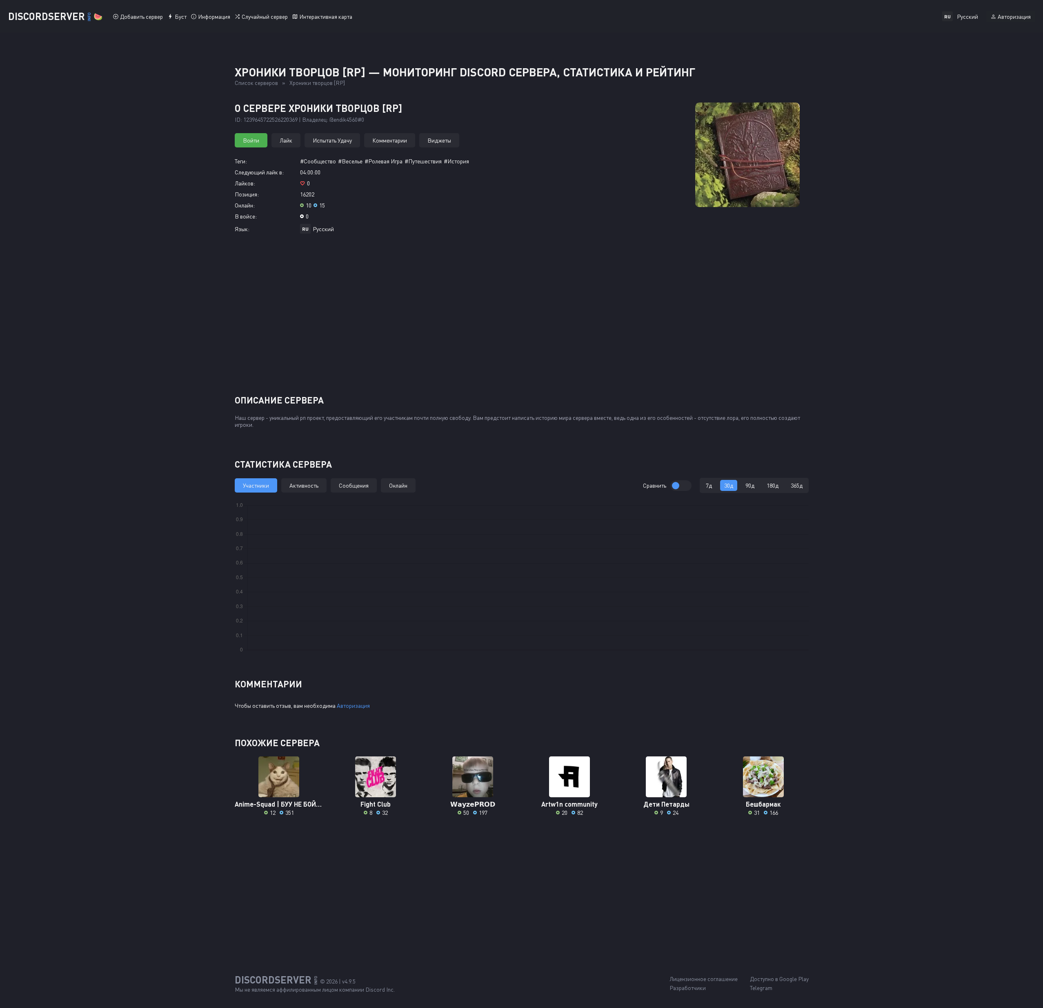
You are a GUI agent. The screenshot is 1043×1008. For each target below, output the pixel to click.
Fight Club (375, 804)
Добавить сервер (141, 16)
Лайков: (245, 183)
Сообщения (354, 485)
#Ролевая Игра (384, 161)
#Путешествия (423, 161)
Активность (303, 485)
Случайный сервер (265, 16)
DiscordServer (55, 16)
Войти (251, 140)
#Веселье (350, 161)
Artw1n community (569, 804)
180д (772, 485)
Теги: (241, 161)
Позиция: (247, 194)
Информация (214, 16)
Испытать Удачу (332, 140)
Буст (181, 16)
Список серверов (256, 82)
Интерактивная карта (325, 16)
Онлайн (398, 485)
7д (709, 485)
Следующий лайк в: (259, 172)
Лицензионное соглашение (703, 978)
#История (456, 161)
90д (749, 485)
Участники (256, 485)
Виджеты (439, 140)
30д (728, 485)
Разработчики (687, 987)
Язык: (242, 228)
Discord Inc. (380, 989)
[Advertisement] (522, 317)
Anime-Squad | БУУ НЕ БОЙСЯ (279, 804)
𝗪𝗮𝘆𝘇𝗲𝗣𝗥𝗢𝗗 (472, 804)
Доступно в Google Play (779, 978)
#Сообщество (318, 161)
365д (797, 485)
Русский (323, 228)
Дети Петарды (666, 804)
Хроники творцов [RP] (317, 82)
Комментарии (389, 140)
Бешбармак (763, 804)
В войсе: (246, 216)
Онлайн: (245, 205)
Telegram (761, 987)
